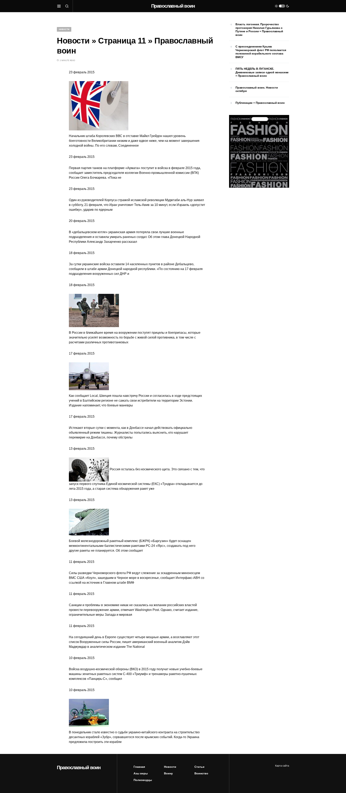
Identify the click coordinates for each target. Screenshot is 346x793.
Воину (168, 773)
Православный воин (173, 6)
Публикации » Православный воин (260, 102)
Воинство (201, 773)
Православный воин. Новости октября (256, 89)
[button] (59, 6)
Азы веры (141, 773)
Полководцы (143, 780)
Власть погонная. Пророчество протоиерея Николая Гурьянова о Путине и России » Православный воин (259, 29)
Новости (64, 29)
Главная (139, 766)
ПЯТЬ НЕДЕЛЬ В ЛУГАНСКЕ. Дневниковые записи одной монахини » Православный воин (262, 72)
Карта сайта (282, 765)
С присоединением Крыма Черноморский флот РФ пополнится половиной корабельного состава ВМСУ (260, 52)
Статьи (199, 766)
